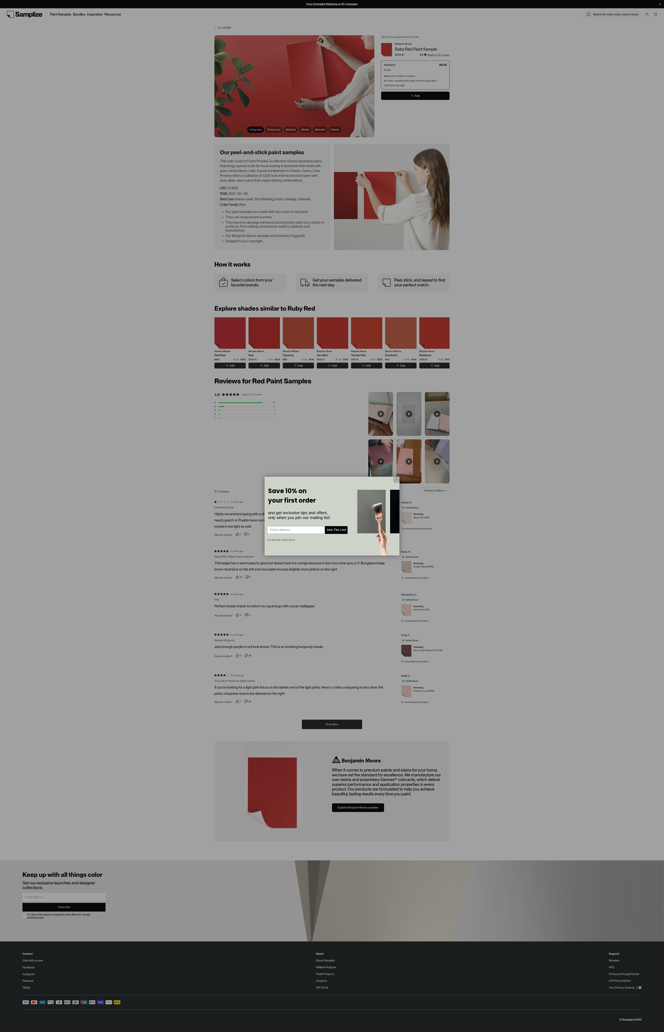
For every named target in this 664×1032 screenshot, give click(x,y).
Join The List (336, 529)
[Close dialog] (396, 479)
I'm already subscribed (281, 539)
